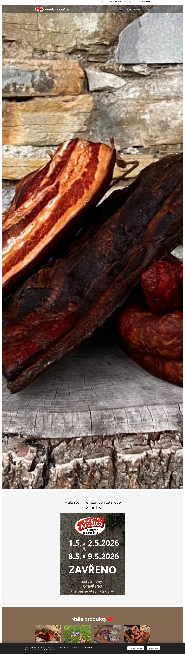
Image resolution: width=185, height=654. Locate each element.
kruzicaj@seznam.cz (131, 2)
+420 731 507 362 (145, 2)
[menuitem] (122, 9)
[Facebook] (35, 2)
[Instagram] (38, 2)
